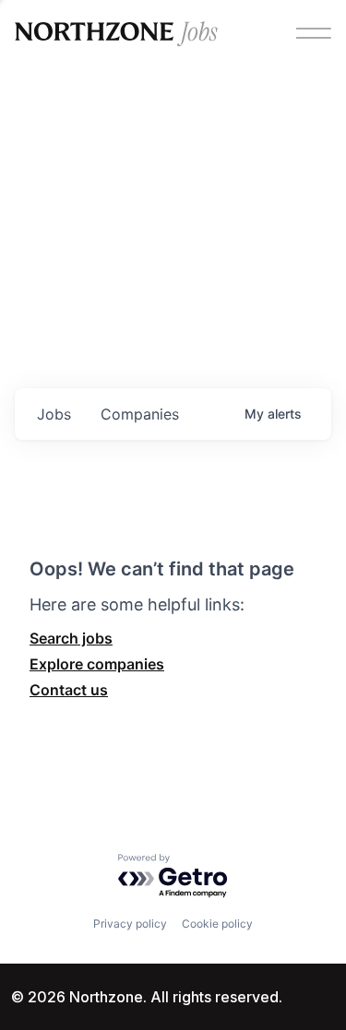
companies (140, 414)
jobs (54, 414)
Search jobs (71, 638)
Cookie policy (217, 923)
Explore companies (97, 664)
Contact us (69, 690)
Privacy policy (130, 923)
